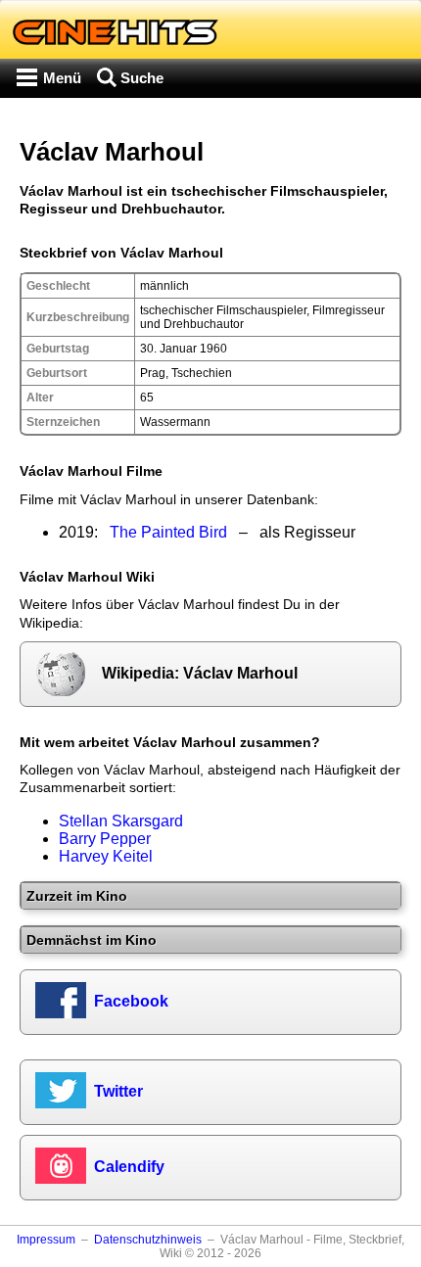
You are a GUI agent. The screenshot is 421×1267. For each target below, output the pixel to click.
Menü (62, 78)
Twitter (118, 1091)
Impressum (46, 1239)
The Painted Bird (168, 532)
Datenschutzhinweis (148, 1239)
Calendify (129, 1166)
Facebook (131, 1001)
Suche (142, 78)
